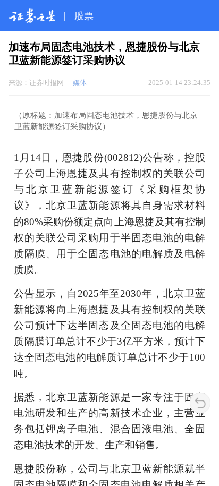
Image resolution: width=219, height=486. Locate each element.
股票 (84, 16)
